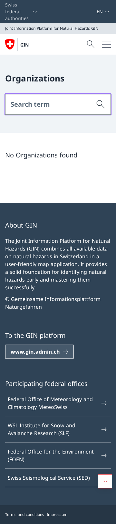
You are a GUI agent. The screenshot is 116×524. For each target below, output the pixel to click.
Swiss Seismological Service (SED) (49, 477)
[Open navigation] (106, 44)
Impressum (57, 514)
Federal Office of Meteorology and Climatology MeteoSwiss (50, 403)
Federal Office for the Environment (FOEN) (51, 455)
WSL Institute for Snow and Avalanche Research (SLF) (41, 429)
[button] (105, 481)
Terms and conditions (24, 514)
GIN (24, 45)
